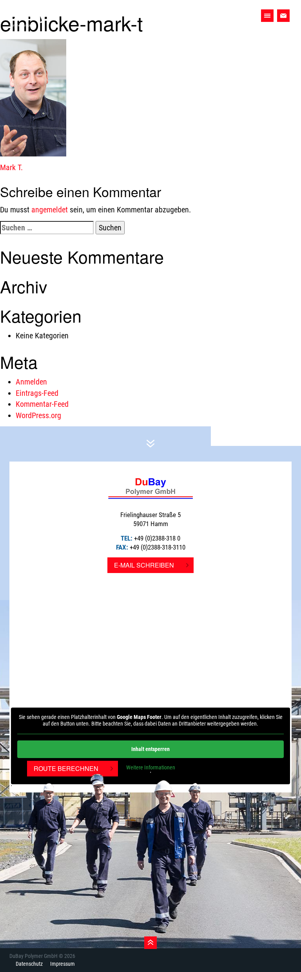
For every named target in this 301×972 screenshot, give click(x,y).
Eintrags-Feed (37, 393)
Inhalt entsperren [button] (150, 749)
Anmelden (31, 381)
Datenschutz (29, 964)
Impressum (62, 964)
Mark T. (11, 167)
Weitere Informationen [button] (150, 767)
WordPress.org (38, 415)
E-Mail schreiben (144, 565)
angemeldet (49, 209)
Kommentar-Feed (42, 404)
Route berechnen (66, 768)
